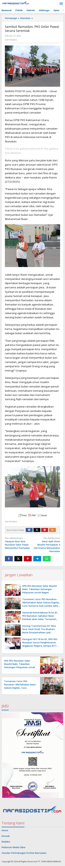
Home (5, 830)
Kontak (6, 835)
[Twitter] (36, 530)
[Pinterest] (44, 530)
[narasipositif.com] (16, 3)
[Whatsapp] (47, 558)
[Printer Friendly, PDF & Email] (32, 515)
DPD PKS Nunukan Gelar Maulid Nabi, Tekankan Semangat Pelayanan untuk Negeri (39, 589)
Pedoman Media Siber (14, 847)
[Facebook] (29, 530)
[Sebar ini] (9, 558)
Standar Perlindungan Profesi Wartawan (24, 852)
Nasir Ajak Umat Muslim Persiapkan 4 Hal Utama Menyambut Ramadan (47, 545)
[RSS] (52, 530)
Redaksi (6, 841)
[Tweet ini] (18, 558)
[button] (32, 755)
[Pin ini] (28, 558)
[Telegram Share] (37, 558)
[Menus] (61, 4)
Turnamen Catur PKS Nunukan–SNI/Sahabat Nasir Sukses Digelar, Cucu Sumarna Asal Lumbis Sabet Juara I (20, 688)
